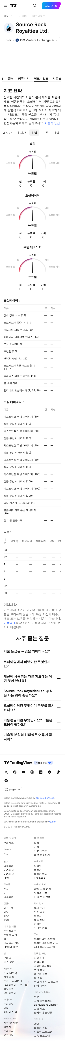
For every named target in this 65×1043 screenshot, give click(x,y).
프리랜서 (9, 1030)
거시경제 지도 (12, 942)
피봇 (6, 532)
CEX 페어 (9, 869)
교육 (6, 1007)
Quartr (52, 821)
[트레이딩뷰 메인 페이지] (13, 5)
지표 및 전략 (11, 1022)
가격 (36, 846)
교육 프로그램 (42, 1035)
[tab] (7, 133)
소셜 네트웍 (10, 972)
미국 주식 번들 (42, 896)
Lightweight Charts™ (46, 1004)
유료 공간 (9, 1034)
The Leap (39, 877)
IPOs (6, 919)
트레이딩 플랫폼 (43, 1012)
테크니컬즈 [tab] (41, 78)
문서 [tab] (11, 78)
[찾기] (34, 5)
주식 (6, 853)
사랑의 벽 (9, 976)
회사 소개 (39, 907)
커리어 (38, 923)
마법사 (7, 1026)
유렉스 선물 (40, 892)
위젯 (36, 996)
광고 (36, 1023)
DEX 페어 (9, 873)
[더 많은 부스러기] (15, 16)
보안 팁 (38, 977)
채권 (6, 861)
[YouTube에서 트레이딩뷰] (23, 772)
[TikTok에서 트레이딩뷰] (58, 772)
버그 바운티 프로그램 (46, 981)
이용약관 (9, 623)
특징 (36, 842)
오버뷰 (38, 865)
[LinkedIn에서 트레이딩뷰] (40, 772)
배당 (6, 915)
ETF (6, 857)
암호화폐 (9, 865)
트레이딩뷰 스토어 (44, 938)
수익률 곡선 (10, 934)
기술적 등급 (52, 123)
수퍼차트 (9, 842)
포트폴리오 (10, 930)
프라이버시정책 (43, 965)
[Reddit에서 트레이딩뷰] (6, 780)
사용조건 (39, 957)
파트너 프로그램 (43, 1031)
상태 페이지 (40, 985)
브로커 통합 (40, 1027)
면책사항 (39, 961)
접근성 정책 (40, 973)
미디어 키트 (40, 927)
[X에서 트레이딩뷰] (6, 772)
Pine (6, 877)
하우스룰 (9, 988)
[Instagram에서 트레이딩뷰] (32, 772)
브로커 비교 (40, 873)
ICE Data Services (45, 798)
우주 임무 (39, 911)
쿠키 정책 (39, 969)
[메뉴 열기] (5, 5)
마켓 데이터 (40, 850)
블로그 (38, 915)
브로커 (38, 869)
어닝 (6, 911)
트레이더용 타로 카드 (46, 942)
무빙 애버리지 (13, 402)
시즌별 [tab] (57, 78)
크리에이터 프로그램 (15, 984)
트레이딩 (9, 1003)
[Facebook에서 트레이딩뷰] (14, 772)
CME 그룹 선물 (42, 888)
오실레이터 (11, 300)
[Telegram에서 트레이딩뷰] (49, 772)
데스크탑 (9, 961)
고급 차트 (39, 1008)
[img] (53, 40)
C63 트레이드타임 (44, 946)
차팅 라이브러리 (43, 1000)
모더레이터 (10, 992)
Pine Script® (11, 946)
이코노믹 (9, 907)
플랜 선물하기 (42, 854)
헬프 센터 (39, 919)
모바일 (7, 957)
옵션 (6, 938)
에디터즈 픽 (10, 1011)
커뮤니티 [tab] (24, 78)
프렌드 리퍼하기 (13, 980)
